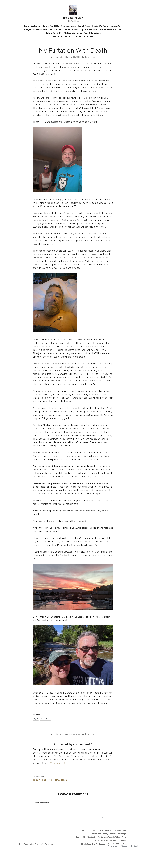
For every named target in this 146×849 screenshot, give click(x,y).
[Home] (54, 36)
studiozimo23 (58, 57)
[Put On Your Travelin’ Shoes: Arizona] (84, 36)
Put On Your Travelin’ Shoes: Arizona (103, 29)
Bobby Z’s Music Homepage (106, 25)
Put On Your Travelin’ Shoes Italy (66, 29)
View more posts (58, 763)
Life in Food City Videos (89, 32)
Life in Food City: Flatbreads (60, 32)
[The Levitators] (66, 36)
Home (26, 25)
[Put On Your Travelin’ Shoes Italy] (80, 36)
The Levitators (68, 25)
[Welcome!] (58, 36)
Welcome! (36, 25)
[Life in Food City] (62, 36)
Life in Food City (51, 25)
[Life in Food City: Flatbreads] (88, 36)
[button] (57, 159)
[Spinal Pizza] (69, 36)
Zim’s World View (73, 17)
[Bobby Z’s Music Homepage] (73, 36)
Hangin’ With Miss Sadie (36, 29)
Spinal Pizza (84, 25)
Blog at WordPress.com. (44, 844)
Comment (105, 818)
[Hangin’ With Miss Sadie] (77, 36)
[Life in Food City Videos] (91, 36)
